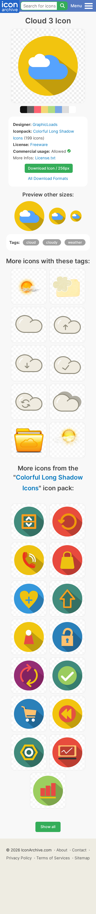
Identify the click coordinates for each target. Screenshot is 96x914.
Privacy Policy (19, 858)
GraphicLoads (45, 124)
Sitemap (82, 858)
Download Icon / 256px (48, 168)
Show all (48, 826)
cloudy (52, 242)
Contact (79, 850)
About (61, 850)
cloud (31, 242)
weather (75, 242)
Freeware (39, 144)
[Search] (62, 5)
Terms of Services (53, 858)
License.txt (45, 158)
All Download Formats (48, 178)
